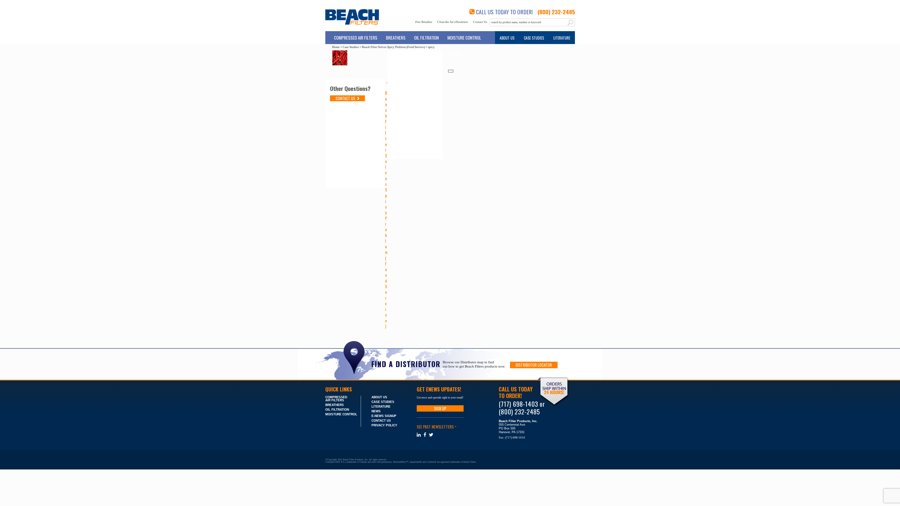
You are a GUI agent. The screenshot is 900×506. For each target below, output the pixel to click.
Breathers (395, 37)
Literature (561, 38)
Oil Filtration (426, 37)
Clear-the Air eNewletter (452, 22)
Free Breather (423, 22)
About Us (507, 38)
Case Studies (534, 38)
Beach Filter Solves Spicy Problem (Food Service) (393, 47)
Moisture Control (464, 37)
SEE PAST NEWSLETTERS (436, 427)
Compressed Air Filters (355, 37)
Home (336, 47)
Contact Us (480, 22)
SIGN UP (440, 408)
